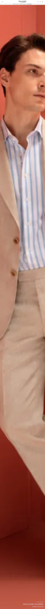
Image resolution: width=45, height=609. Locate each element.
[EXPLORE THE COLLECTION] (22, 307)
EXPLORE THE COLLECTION (37, 606)
